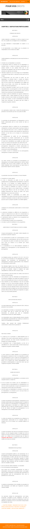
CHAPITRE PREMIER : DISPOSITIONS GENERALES (13, 508)
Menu (2, 19)
